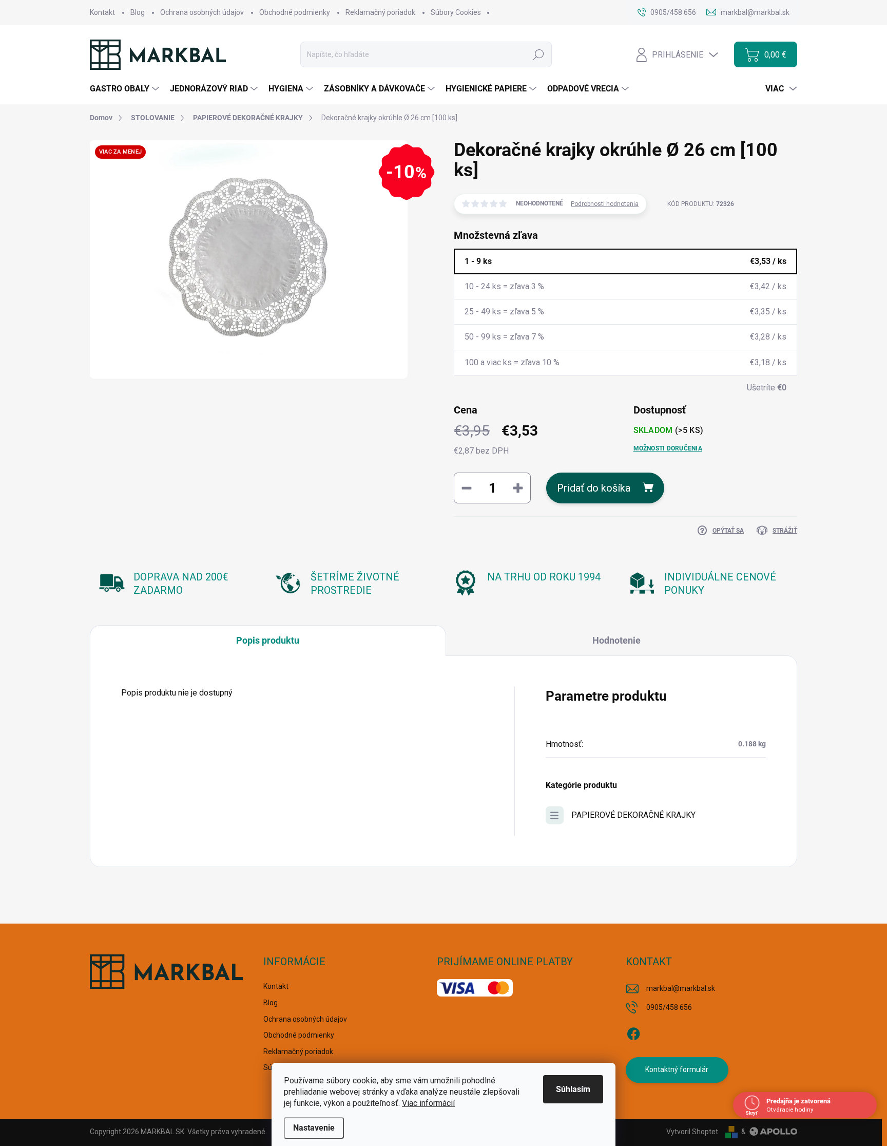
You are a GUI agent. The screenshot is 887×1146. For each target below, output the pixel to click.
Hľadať (538, 54)
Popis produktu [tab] (267, 640)
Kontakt (102, 12)
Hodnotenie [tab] (616, 640)
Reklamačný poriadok (380, 12)
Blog (137, 12)
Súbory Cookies (456, 12)
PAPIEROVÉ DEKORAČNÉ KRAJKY (633, 815)
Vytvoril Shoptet (692, 1132)
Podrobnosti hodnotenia (605, 204)
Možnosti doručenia (667, 448)
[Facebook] (633, 1032)
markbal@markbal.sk (680, 988)
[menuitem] (126, 88)
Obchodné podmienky (294, 12)
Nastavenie (314, 1128)
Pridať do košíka (593, 488)
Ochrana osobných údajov (202, 12)
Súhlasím (573, 1089)
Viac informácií (428, 1103)
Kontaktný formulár (676, 1069)
